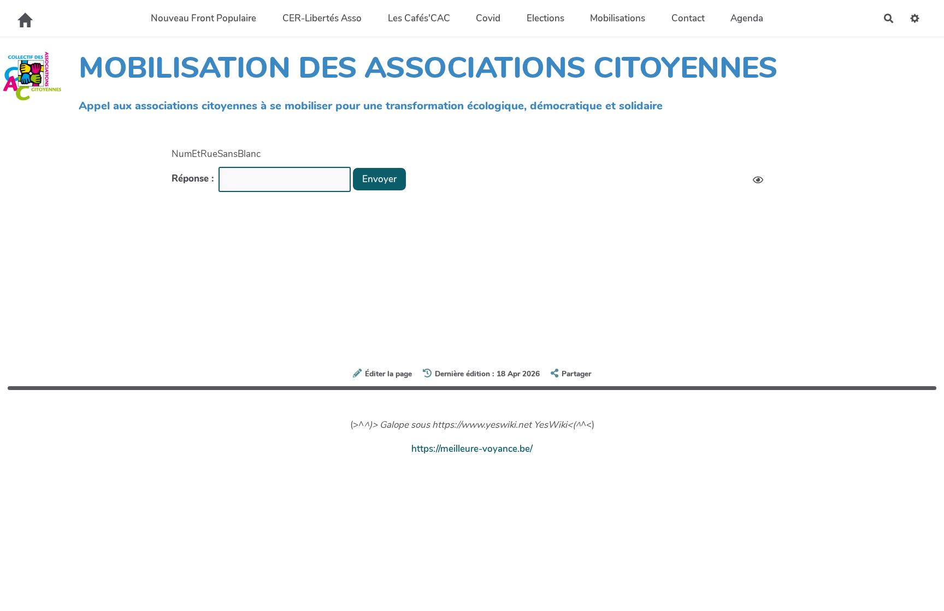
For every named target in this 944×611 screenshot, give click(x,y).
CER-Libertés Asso (322, 18)
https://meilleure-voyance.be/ (472, 449)
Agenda (746, 18)
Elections (545, 18)
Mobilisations (617, 18)
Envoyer (379, 179)
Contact (688, 18)
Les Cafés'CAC (419, 18)
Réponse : (194, 178)
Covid (488, 18)
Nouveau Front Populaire (203, 18)
